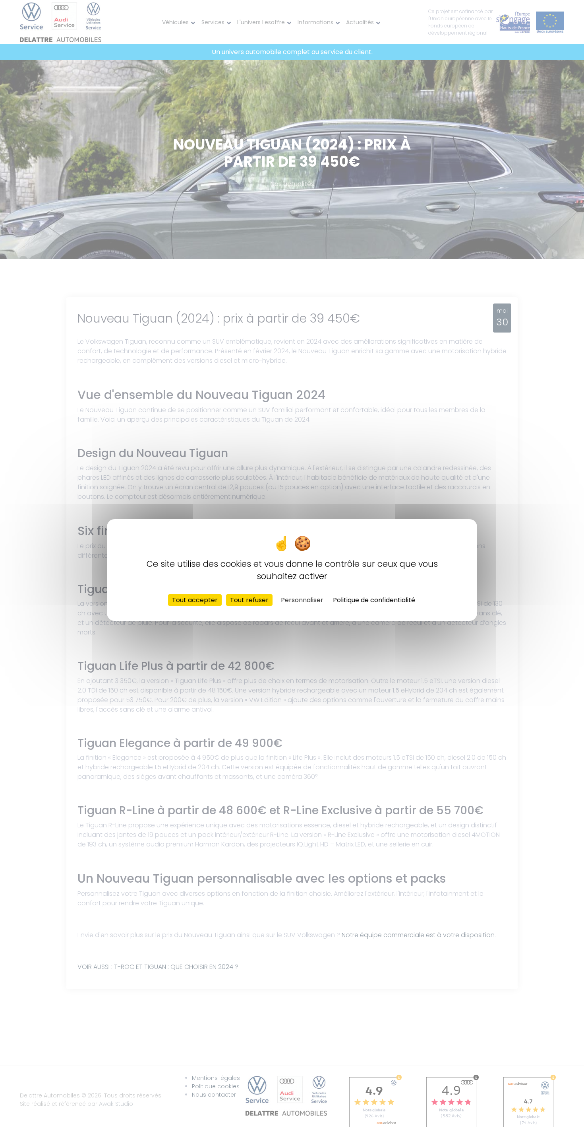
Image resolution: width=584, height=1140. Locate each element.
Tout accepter (195, 600)
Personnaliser (302, 600)
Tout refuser (249, 600)
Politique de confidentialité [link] (374, 600)
